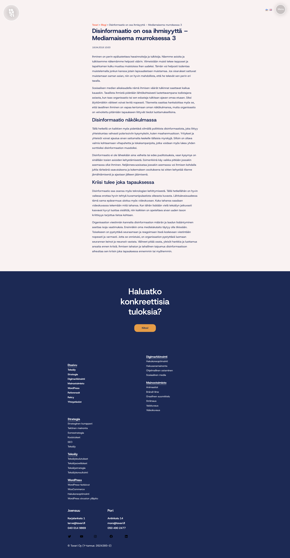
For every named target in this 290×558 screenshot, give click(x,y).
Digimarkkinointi (76, 379)
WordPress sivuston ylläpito (83, 498)
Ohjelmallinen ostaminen (159, 370)
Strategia (73, 374)
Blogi (103, 24)
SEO (70, 442)
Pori (110, 510)
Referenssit (74, 392)
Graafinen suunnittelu (158, 396)
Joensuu (74, 510)
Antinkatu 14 (115, 518)
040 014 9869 (77, 528)
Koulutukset (74, 437)
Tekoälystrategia (76, 468)
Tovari (95, 24)
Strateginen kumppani (80, 423)
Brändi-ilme (152, 391)
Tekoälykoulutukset (78, 458)
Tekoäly (72, 369)
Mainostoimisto (76, 383)
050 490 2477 (117, 528)
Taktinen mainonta (78, 428)
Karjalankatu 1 (76, 518)
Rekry (71, 397)
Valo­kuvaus (152, 405)
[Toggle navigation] (280, 9)
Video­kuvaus (153, 410)
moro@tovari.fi (116, 523)
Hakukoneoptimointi (157, 361)
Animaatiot (152, 387)
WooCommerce (76, 489)
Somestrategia (76, 432)
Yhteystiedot (75, 401)
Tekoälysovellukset (77, 463)
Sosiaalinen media (156, 375)
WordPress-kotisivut (79, 484)
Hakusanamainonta (156, 366)
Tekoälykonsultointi (78, 472)
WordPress (73, 388)
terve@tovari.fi (76, 523)
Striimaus (151, 401)
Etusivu (72, 365)
